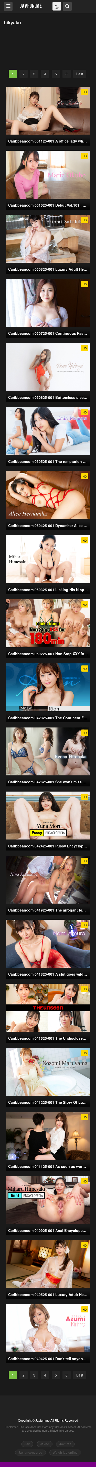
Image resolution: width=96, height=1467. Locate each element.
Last (79, 73)
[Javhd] (31, 6)
